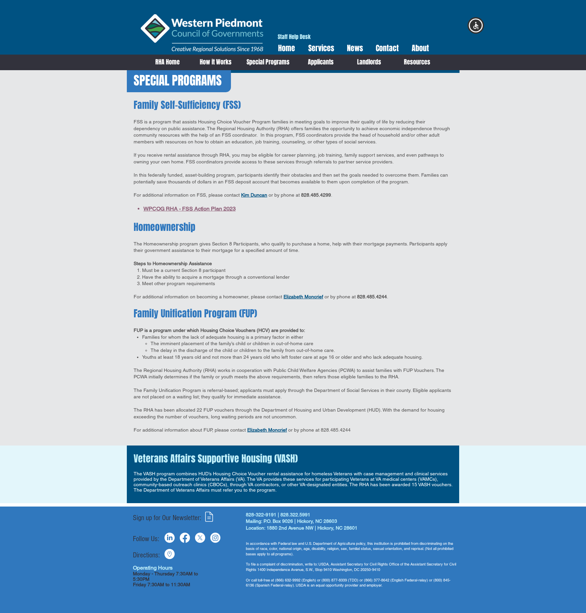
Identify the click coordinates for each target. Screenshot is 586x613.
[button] (318, 48)
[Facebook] (185, 538)
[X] (200, 538)
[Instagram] (215, 538)
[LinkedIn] (169, 538)
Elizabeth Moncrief (303, 296)
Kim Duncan (254, 195)
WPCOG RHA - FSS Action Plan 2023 (189, 208)
